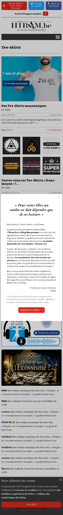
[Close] (59, 197)
